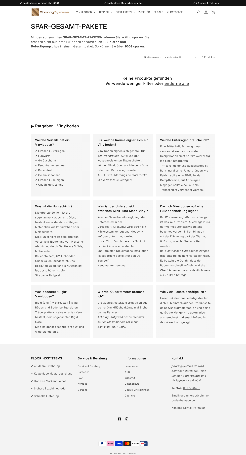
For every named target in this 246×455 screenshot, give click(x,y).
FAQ (80, 377)
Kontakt (82, 383)
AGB (127, 372)
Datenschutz (132, 383)
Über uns (130, 395)
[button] (85, 12)
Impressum (131, 366)
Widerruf (130, 377)
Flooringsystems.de (127, 453)
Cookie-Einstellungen (137, 389)
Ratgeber (83, 372)
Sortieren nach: (153, 57)
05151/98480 (191, 388)
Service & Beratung (89, 366)
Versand (83, 389)
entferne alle (177, 83)
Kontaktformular (194, 407)
